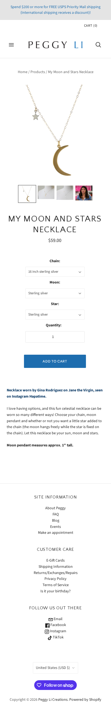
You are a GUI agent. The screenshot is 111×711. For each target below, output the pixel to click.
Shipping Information (56, 566)
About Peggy (55, 508)
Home (22, 72)
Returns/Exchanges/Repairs (56, 573)
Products (37, 72)
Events (55, 526)
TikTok (58, 637)
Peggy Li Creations (53, 699)
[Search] (98, 44)
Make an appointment (55, 532)
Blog (55, 520)
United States (53, 668)
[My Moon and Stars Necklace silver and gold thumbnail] (46, 192)
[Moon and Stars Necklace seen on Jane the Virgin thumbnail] (84, 193)
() (91, 25)
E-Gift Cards (55, 560)
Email (58, 619)
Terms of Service (56, 585)
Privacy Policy (55, 579)
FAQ (56, 514)
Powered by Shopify (85, 699)
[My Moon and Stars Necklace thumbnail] (27, 194)
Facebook (58, 625)
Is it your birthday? (55, 591)
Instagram (57, 631)
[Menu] (11, 44)
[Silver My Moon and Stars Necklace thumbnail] (65, 192)
